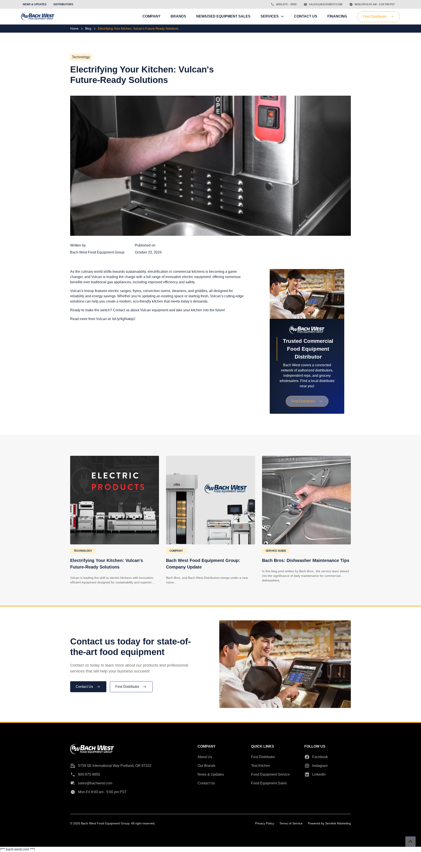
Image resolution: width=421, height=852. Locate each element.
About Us (205, 757)
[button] (272, 16)
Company (152, 16)
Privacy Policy (264, 823)
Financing (337, 16)
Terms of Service (291, 823)
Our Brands (206, 766)
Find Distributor (263, 757)
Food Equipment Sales (269, 783)
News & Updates (211, 774)
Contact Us (305, 16)
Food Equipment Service (270, 774)
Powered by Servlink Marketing (329, 823)
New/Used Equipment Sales (223, 16)
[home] (37, 16)
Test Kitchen (260, 766)
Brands (178, 16)
